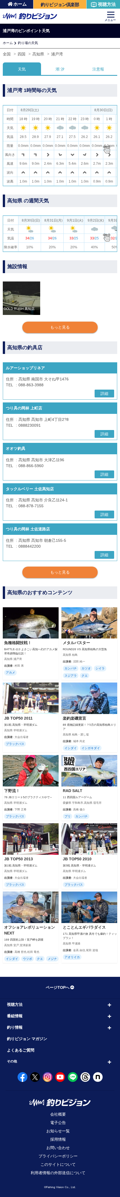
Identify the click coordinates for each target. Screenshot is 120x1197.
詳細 (104, 393)
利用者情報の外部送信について (58, 1173)
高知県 (38, 54)
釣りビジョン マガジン (27, 1038)
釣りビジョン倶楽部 (60, 4)
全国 (7, 54)
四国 (21, 54)
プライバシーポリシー (58, 1156)
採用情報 (58, 1139)
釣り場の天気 (28, 43)
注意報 (98, 69)
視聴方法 (107, 4)
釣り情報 (15, 1027)
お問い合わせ (58, 1147)
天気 (22, 69)
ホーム (20, 4)
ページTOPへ (57, 987)
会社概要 (58, 1114)
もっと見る (60, 327)
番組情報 (15, 1016)
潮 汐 (60, 69)
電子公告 (58, 1122)
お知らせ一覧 (58, 1131)
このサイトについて (58, 1164)
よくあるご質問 (20, 1050)
